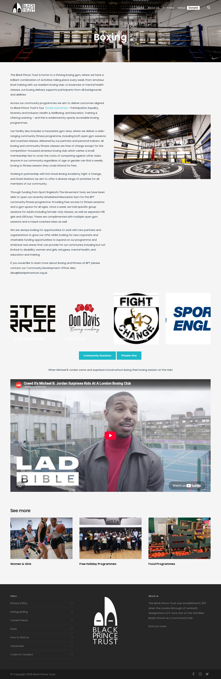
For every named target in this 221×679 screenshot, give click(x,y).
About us (153, 7)
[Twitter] (207, 674)
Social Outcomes (56, 108)
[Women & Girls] (41, 538)
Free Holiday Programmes (97, 564)
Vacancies (17, 646)
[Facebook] (193, 674)
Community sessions (97, 355)
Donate (193, 7)
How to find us (19, 637)
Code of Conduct (21, 654)
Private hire (129, 355)
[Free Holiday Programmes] (110, 538)
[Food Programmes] (179, 538)
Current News (19, 620)
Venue (181, 7)
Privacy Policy (18, 603)
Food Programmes (161, 564)
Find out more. (157, 626)
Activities (168, 7)
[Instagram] (200, 674)
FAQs (13, 629)
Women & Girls (20, 564)
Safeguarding (19, 612)
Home (140, 7)
